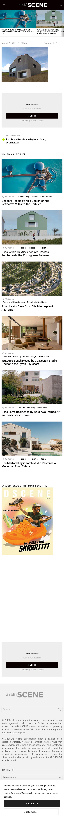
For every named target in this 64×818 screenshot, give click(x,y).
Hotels (35, 196)
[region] (32, 798)
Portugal (32, 248)
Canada (21, 408)
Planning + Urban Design (14, 302)
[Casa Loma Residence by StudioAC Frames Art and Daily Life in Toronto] (32, 387)
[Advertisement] (32, 600)
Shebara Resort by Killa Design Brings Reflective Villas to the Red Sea (18, 32)
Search (59, 710)
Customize (30, 812)
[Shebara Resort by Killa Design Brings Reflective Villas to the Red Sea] (18, 19)
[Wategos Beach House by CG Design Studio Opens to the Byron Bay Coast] (32, 333)
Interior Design (29, 356)
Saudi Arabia (46, 196)
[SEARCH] (61, 5)
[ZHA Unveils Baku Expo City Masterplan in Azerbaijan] (32, 279)
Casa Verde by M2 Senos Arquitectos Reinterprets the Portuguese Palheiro (25, 253)
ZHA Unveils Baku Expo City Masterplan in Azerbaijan (28, 308)
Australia (7, 356)
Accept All (32, 803)
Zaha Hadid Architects (37, 302)
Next (62, 23)
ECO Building (24, 196)
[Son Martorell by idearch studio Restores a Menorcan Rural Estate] (32, 439)
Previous (1, 23)
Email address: (32, 104)
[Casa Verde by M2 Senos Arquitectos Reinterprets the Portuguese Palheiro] (32, 227)
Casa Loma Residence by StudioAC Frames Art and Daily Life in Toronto (31, 413)
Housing (22, 248)
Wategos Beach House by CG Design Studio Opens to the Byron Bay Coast (29, 362)
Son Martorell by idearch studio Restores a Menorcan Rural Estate (29, 464)
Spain (43, 459)
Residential (43, 248)
